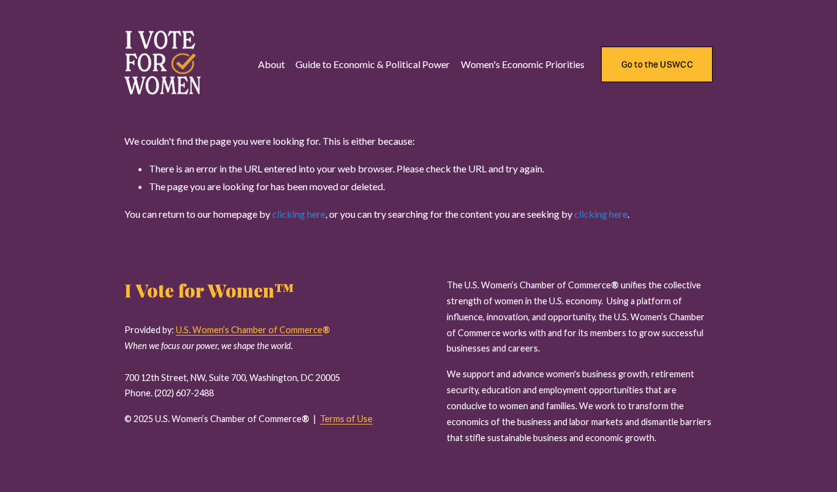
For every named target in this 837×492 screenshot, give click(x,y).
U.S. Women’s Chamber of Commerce (249, 330)
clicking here (298, 214)
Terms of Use (346, 418)
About (271, 64)
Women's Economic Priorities (523, 64)
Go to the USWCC (657, 64)
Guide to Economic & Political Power (372, 64)
